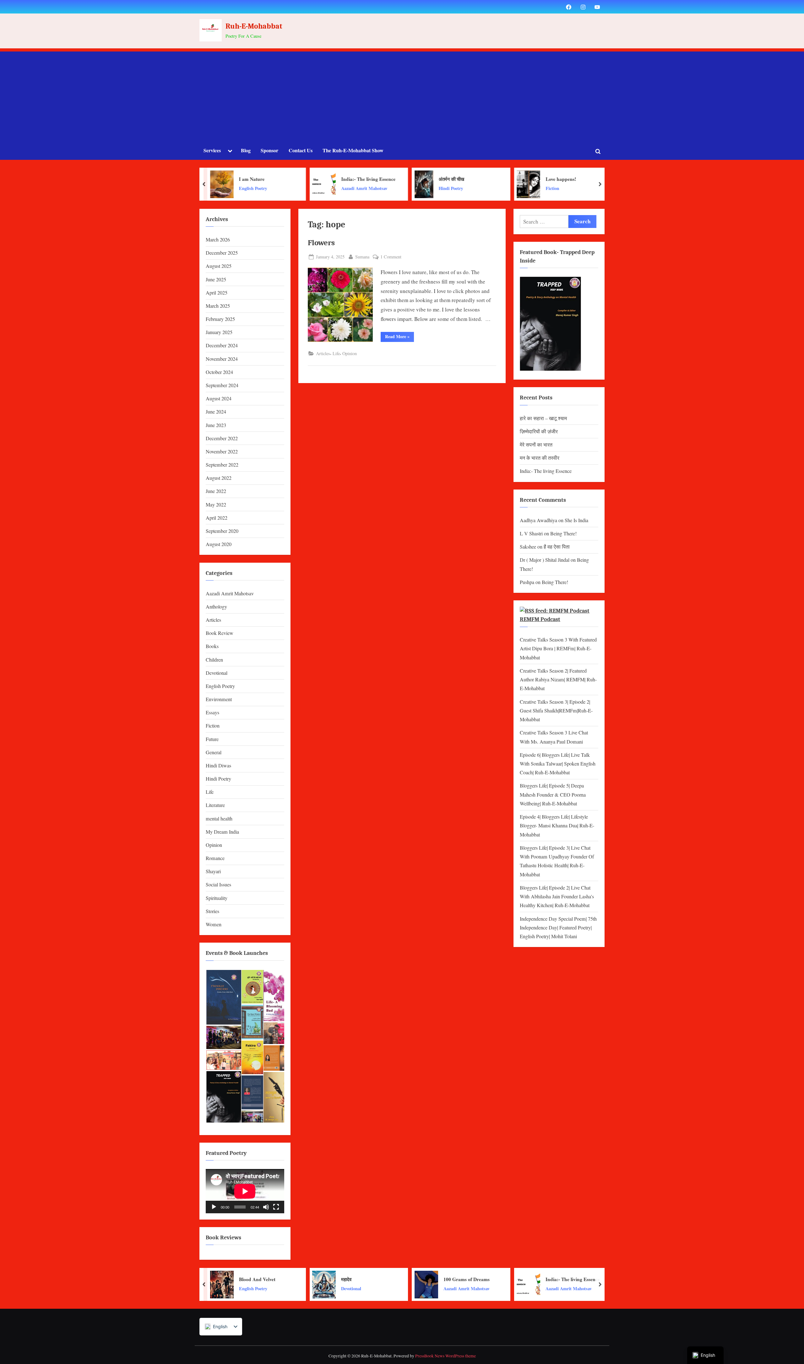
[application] (245, 1191)
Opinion (349, 353)
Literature (215, 805)
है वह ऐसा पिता (557, 546)
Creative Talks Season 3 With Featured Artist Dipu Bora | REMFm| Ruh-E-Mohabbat (558, 648)
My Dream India (222, 831)
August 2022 (218, 477)
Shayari (213, 871)
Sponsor (269, 150)
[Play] (214, 1207)
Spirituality (216, 898)
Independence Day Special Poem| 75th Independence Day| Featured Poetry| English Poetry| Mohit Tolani (558, 927)
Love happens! (529, 179)
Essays (212, 712)
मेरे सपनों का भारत (536, 444)
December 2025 (222, 252)
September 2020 (222, 531)
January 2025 (219, 332)
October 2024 (219, 372)
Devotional (216, 672)
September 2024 (222, 385)
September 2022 (222, 464)
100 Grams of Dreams (466, 1278)
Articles (323, 353)
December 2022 (222, 438)
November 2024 (222, 358)
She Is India (576, 520)
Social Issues (218, 884)
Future (212, 739)
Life (336, 353)
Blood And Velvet (257, 1278)
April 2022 (216, 517)
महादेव (346, 1278)
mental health (219, 818)
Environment (219, 699)
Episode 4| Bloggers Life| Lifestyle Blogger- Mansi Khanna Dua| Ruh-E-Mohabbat (557, 825)
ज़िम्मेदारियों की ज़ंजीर (539, 431)
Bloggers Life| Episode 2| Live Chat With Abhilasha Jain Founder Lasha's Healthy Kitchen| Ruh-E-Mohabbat (557, 896)
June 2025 (216, 279)
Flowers (321, 242)
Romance (215, 858)
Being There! (563, 533)
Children (214, 659)
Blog (246, 150)
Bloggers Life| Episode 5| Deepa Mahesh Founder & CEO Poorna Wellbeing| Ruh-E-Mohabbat (553, 794)
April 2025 (216, 292)
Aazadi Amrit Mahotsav (333, 188)
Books (212, 646)
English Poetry (222, 188)
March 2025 (218, 305)
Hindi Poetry (420, 188)
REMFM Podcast (540, 619)
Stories (212, 911)
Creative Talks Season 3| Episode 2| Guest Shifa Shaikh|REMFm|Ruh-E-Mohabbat (556, 710)
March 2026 (218, 239)
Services (212, 150)
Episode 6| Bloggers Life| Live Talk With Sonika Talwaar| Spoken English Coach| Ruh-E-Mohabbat (557, 763)
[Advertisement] (402, 95)
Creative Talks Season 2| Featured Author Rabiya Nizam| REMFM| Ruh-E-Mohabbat (558, 679)
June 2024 (216, 411)
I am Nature (221, 179)
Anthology (216, 606)
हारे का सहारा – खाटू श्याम (543, 418)
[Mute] (266, 1207)
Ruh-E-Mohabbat (253, 26)
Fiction (521, 188)
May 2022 (216, 504)
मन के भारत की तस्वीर (539, 457)
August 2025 (218, 266)
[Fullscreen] (276, 1207)
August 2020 (218, 544)
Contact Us (300, 150)
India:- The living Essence (337, 179)
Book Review (219, 633)
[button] (223, 997)
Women (213, 924)
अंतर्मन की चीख (420, 179)
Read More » (399, 336)
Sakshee (528, 546)
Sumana (362, 256)
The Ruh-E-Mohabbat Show (353, 150)
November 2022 (222, 451)
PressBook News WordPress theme (445, 1356)
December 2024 (222, 345)
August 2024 (218, 398)
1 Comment (390, 257)
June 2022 (216, 491)
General (213, 752)
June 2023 (216, 425)
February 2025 (220, 319)
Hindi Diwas (218, 765)
